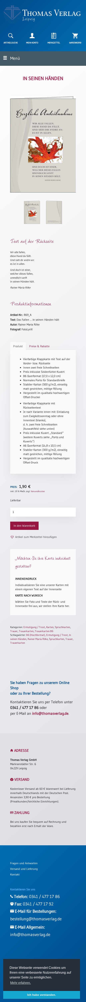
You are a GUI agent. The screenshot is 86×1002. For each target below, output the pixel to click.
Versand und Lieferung (24, 869)
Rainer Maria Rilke (38, 639)
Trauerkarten (26, 631)
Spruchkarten (62, 627)
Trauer (14, 631)
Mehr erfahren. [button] (20, 982)
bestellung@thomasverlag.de (36, 919)
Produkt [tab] (18, 346)
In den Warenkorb (24, 525)
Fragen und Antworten (24, 863)
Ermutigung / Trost (34, 627)
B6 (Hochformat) (35, 634)
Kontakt (15, 874)
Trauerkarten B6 (44, 631)
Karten (50, 627)
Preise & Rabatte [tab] (39, 346)
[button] (33, 537)
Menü (14, 58)
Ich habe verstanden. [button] (41, 994)
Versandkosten (38, 491)
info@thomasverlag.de (50, 713)
